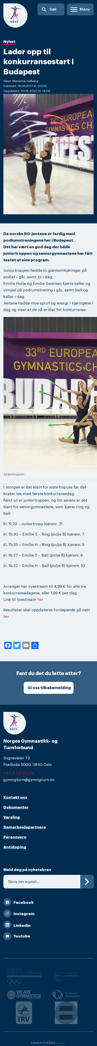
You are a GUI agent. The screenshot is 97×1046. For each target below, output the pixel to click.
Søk (49, 10)
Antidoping (14, 847)
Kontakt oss (15, 797)
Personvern (14, 837)
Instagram (24, 914)
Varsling (11, 817)
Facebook (24, 902)
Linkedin (22, 926)
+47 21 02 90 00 (18, 773)
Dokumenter (16, 807)
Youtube (22, 936)
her (40, 600)
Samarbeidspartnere (24, 827)
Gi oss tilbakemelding (49, 688)
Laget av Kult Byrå (43, 1042)
